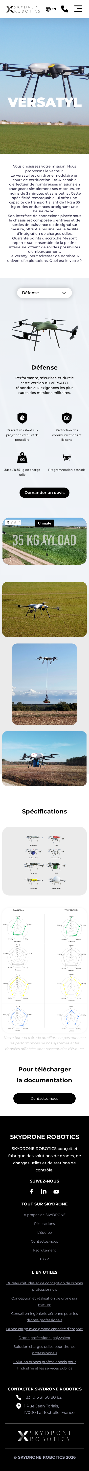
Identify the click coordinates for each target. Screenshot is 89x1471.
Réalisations (44, 1223)
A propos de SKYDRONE (45, 1215)
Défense (30, 292)
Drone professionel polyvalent (44, 1338)
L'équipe (44, 1232)
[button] (78, 9)
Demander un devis (44, 492)
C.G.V (44, 1259)
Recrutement (44, 1250)
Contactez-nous (44, 1098)
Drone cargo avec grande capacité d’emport (44, 1329)
